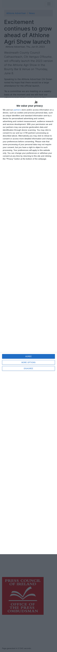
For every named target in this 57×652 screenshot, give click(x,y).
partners (17, 110)
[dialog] (28, 326)
